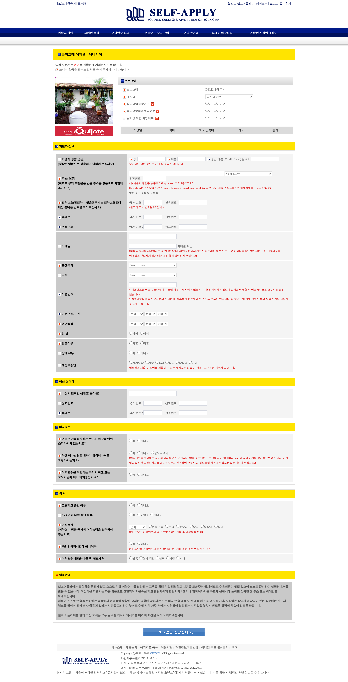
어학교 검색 (65, 32)
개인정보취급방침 (186, 647)
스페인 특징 (91, 32)
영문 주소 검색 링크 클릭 (143, 192)
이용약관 (166, 647)
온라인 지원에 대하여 (263, 32)
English (61, 3)
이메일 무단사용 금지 (214, 647)
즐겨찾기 (285, 3)
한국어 (71, 3)
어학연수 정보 (120, 32)
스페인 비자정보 (222, 32)
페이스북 (262, 3)
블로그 (273, 3)
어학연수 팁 (191, 32)
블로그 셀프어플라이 (241, 3)
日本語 (82, 3)
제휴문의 (131, 647)
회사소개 (117, 647)
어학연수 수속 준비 (157, 32)
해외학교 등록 (149, 647)
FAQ (234, 647)
